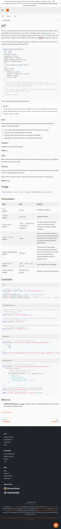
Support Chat (8, 456)
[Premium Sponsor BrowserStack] (12, 490)
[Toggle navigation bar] (2, 10)
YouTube (6, 478)
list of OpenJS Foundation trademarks (46, 510)
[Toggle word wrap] (55, 288)
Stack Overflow (8, 454)
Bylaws (30, 518)
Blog (5, 471)
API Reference (8, 440)
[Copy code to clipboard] (57, 49)
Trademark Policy (46, 518)
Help (5, 445)
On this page (6, 20)
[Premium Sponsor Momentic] (12, 494)
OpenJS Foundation (15, 506)
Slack (5, 459)
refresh (41, 38)
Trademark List (12, 510)
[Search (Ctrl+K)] (58, 10)
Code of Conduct (37, 518)
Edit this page (7, 412)
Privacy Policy (24, 518)
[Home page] (2, 16)
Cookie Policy (30, 519)
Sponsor (6, 473)
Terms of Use (17, 518)
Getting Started (8, 437)
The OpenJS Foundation (7, 518)
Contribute (7, 442)
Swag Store (7, 476)
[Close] (60, 3)
